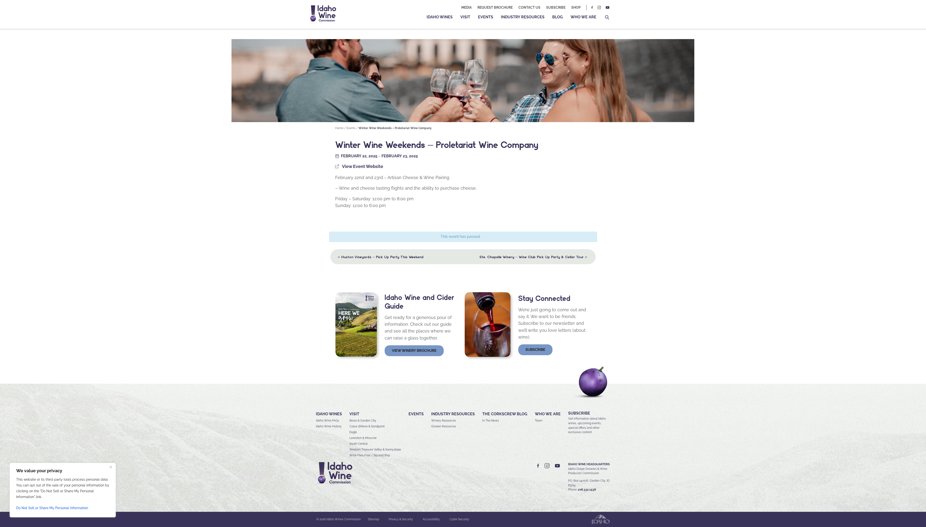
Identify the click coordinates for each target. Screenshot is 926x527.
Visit (465, 17)
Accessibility (431, 519)
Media (466, 7)
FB (592, 7)
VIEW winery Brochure (414, 350)
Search (607, 17)
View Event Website (362, 166)
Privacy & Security (401, 519)
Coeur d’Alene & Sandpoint (367, 426)
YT (607, 7)
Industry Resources (523, 17)
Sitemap (373, 519)
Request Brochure (495, 7)
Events (485, 17)
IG (599, 7)
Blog (557, 17)
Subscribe (555, 7)
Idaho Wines (440, 17)
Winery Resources (443, 420)
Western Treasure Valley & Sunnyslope (375, 449)
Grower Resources (443, 426)
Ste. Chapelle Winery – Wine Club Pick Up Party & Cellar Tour (533, 256)
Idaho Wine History (329, 426)
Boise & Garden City (362, 420)
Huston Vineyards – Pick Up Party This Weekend (380, 256)
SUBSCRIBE (579, 413)
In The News (490, 420)
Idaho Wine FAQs (327, 420)
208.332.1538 (587, 489)
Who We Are (583, 17)
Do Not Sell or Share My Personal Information (52, 508)
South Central (358, 443)
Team (538, 420)
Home (339, 128)
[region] (63, 490)
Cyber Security (459, 519)
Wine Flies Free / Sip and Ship (369, 455)
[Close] (111, 467)
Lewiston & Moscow (363, 438)
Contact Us (529, 7)
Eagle (353, 432)
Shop (576, 7)
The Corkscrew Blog (504, 414)
